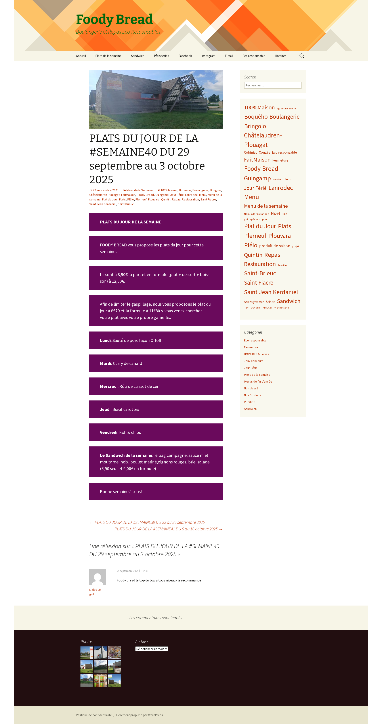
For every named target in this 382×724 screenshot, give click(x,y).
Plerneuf (141, 199)
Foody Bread (145, 195)
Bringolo (215, 190)
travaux (255, 307)
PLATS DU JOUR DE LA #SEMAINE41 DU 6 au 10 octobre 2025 (169, 529)
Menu (202, 195)
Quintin (165, 199)
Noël (275, 213)
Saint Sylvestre (254, 302)
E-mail (229, 56)
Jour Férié (177, 195)
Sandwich (137, 56)
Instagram (208, 56)
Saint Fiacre (208, 199)
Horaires (280, 56)
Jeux (288, 179)
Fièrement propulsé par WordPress (139, 715)
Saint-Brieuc (126, 204)
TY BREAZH (267, 307)
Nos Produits (252, 395)
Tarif (246, 307)
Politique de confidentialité (94, 715)
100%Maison (169, 190)
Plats (122, 199)
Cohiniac (250, 152)
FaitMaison (128, 195)
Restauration (190, 199)
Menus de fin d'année (256, 213)
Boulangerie (200, 190)
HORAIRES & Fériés (256, 354)
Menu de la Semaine (139, 190)
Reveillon (283, 265)
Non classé (251, 388)
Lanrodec (191, 195)
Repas (176, 199)
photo (265, 219)
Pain (284, 214)
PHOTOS (249, 402)
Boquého (185, 190)
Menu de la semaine (266, 205)
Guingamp (162, 195)
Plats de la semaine (108, 56)
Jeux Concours (254, 361)
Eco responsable (254, 56)
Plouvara (154, 199)
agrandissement (286, 108)
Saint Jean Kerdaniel (102, 204)
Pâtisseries (161, 56)
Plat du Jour (110, 199)
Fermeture (280, 160)
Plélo (130, 199)
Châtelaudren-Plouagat (104, 195)
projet (295, 246)
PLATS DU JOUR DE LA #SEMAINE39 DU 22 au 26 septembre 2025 (147, 522)
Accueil (81, 56)
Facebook (185, 56)
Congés (264, 152)
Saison (270, 302)
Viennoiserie (281, 307)
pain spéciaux (252, 219)
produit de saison (274, 245)
